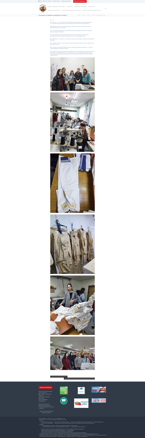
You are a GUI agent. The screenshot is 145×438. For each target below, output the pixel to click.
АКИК (47, 418)
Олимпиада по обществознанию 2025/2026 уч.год (91, 10)
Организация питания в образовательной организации (48, 436)
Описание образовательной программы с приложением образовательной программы (56, 426)
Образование (41, 424)
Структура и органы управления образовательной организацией (56, 419)
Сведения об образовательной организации (56, 6)
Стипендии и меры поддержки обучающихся (89, 435)
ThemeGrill (54, 418)
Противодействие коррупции (70, 436)
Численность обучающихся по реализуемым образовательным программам (53, 430)
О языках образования (70, 430)
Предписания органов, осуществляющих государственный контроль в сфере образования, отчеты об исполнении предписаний (74, 423)
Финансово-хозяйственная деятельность (57, 435)
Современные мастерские (61, 436)
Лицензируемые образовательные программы (78, 426)
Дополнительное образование (80, 6)
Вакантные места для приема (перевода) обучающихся (72, 435)
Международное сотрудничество (101, 435)
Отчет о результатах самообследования (47, 423)
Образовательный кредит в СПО (54, 10)
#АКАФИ (57, 22)
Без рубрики (88, 15)
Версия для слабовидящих (80, 1)
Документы (41, 420)
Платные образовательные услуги (44, 435)
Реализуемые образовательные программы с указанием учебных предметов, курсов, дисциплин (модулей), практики (59, 425)
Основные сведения (42, 419)
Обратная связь (91, 6)
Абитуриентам (69, 6)
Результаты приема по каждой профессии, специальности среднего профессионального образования (56, 431)
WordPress (63, 418)
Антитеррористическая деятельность (81, 436)
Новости (83, 15)
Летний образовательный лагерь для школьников (71, 10)
